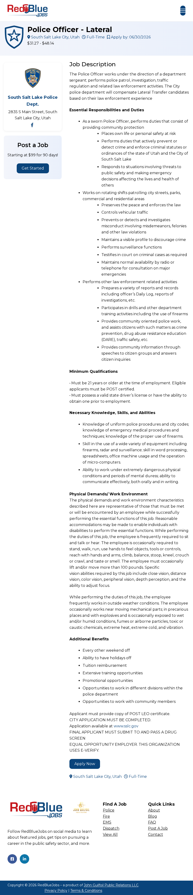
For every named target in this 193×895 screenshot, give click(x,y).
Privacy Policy (55, 890)
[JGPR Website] (81, 807)
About (154, 810)
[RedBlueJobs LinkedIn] (24, 859)
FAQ (152, 822)
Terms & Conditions (86, 890)
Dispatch (111, 828)
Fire (106, 816)
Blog (152, 816)
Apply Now (84, 764)
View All (110, 834)
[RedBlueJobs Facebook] (12, 859)
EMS (107, 822)
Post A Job (158, 828)
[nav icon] (182, 11)
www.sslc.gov (126, 726)
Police (108, 810)
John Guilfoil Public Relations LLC (111, 885)
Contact (155, 834)
